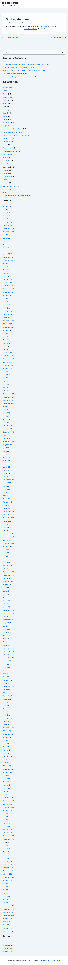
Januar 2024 (7, 282)
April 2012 (6, 712)
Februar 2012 (7, 718)
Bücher (5, 94)
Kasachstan (7, 122)
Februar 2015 (7, 604)
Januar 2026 (7, 225)
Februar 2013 (7, 680)
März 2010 (6, 788)
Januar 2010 (7, 794)
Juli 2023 (6, 298)
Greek (5, 116)
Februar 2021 (7, 387)
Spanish (5, 170)
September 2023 (9, 292)
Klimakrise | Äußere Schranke (13, 129)
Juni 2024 (6, 267)
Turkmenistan (7, 176)
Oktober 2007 (8, 874)
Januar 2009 (7, 833)
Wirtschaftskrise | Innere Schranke (14, 196)
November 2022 (8, 321)
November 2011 (8, 728)
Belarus (5, 91)
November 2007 (8, 871)
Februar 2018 (7, 502)
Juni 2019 (6, 451)
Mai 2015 (6, 594)
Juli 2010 (6, 775)
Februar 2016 (7, 565)
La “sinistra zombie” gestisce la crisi (15, 74)
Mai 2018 (6, 492)
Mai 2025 (6, 241)
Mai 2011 (6, 747)
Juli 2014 (6, 626)
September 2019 (8, 441)
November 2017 (8, 511)
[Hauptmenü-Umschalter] (64, 4)
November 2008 (8, 839)
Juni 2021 (6, 375)
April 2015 (6, 597)
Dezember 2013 (8, 648)
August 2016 (7, 546)
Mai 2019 (6, 454)
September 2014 (8, 620)
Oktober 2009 (8, 804)
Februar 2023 (7, 311)
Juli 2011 (6, 740)
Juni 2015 (6, 591)
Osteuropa (6, 141)
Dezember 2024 (8, 257)
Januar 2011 (7, 759)
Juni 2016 (6, 553)
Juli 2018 (6, 486)
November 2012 (8, 689)
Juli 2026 (6, 209)
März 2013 (6, 677)
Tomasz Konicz (10, 2)
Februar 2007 (7, 899)
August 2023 (7, 295)
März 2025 (7, 247)
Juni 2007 (6, 887)
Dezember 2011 (8, 724)
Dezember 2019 (8, 432)
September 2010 (8, 769)
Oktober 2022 (8, 324)
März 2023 (7, 308)
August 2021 (7, 368)
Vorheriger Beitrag (10, 37)
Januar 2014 (7, 645)
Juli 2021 (6, 371)
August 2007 (7, 880)
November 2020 (8, 397)
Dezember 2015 (8, 572)
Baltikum (6, 87)
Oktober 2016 (7, 540)
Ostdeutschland (8, 138)
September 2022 (9, 327)
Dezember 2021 (8, 356)
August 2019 (7, 445)
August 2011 (7, 737)
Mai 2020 (6, 416)
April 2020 (6, 419)
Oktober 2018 (7, 476)
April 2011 (6, 750)
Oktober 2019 (7, 438)
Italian (5, 119)
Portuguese (7, 148)
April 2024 (6, 273)
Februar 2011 (7, 756)
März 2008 (7, 858)
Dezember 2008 (8, 836)
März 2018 (6, 499)
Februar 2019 (7, 464)
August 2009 (7, 810)
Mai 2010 (6, 782)
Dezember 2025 (8, 228)
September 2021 (8, 365)
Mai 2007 (6, 890)
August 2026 (7, 206)
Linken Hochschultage (31, 29)
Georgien (6, 113)
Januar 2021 (7, 391)
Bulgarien (6, 97)
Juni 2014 (6, 629)
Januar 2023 (7, 314)
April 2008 (6, 855)
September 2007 (8, 877)
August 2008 (7, 842)
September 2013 (8, 658)
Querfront (6, 154)
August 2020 (7, 406)
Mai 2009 (6, 820)
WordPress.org (8, 951)
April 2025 (6, 244)
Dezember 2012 (8, 686)
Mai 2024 (6, 270)
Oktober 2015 (7, 578)
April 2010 (6, 785)
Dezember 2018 (8, 470)
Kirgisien (6, 126)
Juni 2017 (6, 527)
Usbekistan (7, 189)
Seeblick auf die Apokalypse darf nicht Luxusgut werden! (22, 77)
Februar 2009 (7, 829)
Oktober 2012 (7, 693)
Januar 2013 (7, 683)
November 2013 (8, 651)
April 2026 (6, 216)
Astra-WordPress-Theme (51, 960)
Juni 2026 (6, 212)
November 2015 (8, 575)
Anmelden (6, 942)
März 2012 (6, 715)
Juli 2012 (6, 702)
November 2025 (8, 232)
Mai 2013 (6, 670)
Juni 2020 (6, 413)
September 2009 (9, 807)
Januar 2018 (7, 505)
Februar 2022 (7, 349)
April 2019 (6, 457)
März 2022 (7, 346)
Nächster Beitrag (58, 37)
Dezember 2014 (8, 610)
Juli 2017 (6, 524)
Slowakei (6, 164)
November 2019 (8, 435)
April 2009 (6, 823)
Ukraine (5, 180)
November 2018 (8, 473)
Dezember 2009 (8, 798)
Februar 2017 (7, 530)
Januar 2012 (7, 721)
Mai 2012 (6, 709)
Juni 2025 (6, 238)
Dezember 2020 (8, 394)
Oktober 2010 (7, 766)
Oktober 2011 (7, 731)
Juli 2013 (6, 664)
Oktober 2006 (8, 912)
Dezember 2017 (8, 508)
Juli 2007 (6, 883)
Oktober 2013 (7, 654)
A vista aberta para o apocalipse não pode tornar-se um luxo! (24, 70)
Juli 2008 (6, 845)
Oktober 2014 (7, 616)
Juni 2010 (6, 779)
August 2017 (7, 521)
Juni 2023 (6, 302)
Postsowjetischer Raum (11, 151)
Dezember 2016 (8, 534)
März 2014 (6, 639)
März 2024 (7, 276)
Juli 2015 (6, 588)
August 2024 (7, 263)
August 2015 (7, 585)
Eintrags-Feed (7, 945)
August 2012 (7, 699)
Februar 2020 (7, 426)
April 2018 (6, 496)
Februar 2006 (7, 928)
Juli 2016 (6, 550)
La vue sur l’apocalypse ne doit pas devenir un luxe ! (20, 67)
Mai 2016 (6, 556)
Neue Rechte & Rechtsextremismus (14, 135)
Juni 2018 (6, 489)
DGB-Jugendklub (45, 26)
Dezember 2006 (8, 906)
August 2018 (7, 483)
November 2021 (8, 359)
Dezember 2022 (8, 317)
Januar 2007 (7, 903)
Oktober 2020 (8, 400)
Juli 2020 (6, 410)
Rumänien (6, 157)
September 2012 (8, 696)
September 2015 (8, 581)
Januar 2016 (7, 569)
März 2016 (6, 562)
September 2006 (9, 915)
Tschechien (7, 173)
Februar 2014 (7, 642)
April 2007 (6, 893)
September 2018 (8, 480)
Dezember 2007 (8, 868)
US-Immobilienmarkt (10, 186)
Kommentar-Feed (9, 948)
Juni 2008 (6, 848)
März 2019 (6, 461)
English (5, 103)
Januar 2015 (7, 607)
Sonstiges (6, 167)
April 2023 (6, 305)
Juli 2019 (6, 448)
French (5, 110)
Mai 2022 (6, 340)
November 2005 (8, 931)
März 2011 (6, 753)
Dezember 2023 (8, 286)
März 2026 (7, 219)
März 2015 (6, 600)
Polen (5, 145)
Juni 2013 (6, 667)
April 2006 (6, 922)
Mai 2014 (6, 632)
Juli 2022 (6, 333)
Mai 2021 (6, 378)
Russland (6, 161)
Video (5, 192)
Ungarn (5, 183)
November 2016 (8, 537)
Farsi (4, 106)
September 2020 (9, 403)
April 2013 (6, 674)
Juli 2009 (6, 813)
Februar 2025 (7, 251)
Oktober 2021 (7, 362)
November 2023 (8, 289)
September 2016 (8, 543)
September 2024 (9, 260)
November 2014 (8, 613)
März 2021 (6, 384)
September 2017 (8, 518)
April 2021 (6, 381)
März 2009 (7, 826)
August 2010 (7, 772)
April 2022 (6, 343)
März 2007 (6, 896)
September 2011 (8, 734)
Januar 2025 (7, 254)
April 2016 (6, 559)
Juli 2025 (6, 235)
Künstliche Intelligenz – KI (11, 132)
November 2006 (8, 909)
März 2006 (7, 925)
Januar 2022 (7, 352)
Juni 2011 (6, 744)
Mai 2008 (6, 852)
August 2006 (7, 918)
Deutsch (6, 100)
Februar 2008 (7, 861)
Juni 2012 (6, 705)
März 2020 (7, 422)
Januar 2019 (7, 467)
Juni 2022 (6, 337)
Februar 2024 (7, 279)
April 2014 (6, 635)
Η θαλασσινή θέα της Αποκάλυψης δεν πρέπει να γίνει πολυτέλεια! (26, 64)
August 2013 (7, 661)
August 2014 (7, 623)
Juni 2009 (6, 817)
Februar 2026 (7, 222)
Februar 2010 (7, 791)
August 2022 (7, 330)
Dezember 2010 (8, 763)
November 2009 (8, 801)
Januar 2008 (7, 864)
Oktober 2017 (7, 515)
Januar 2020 (7, 429)
